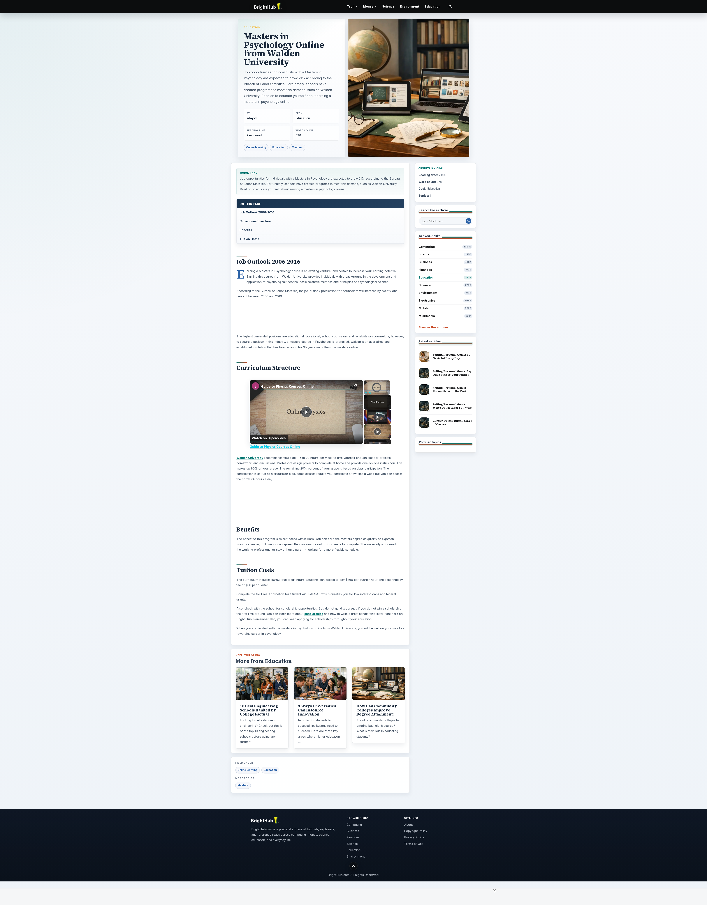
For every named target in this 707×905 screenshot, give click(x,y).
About (408, 824)
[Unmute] (370, 392)
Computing (445, 247)
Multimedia (445, 316)
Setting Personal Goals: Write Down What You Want (452, 406)
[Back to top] (353, 866)
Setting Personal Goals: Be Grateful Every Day (451, 356)
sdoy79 (252, 118)
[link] (255, 386)
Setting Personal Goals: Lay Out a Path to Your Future (452, 373)
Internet (445, 254)
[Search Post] (468, 221)
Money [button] (368, 6)
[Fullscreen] (387, 392)
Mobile (445, 308)
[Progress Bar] (377, 390)
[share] (355, 385)
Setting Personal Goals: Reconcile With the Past (449, 389)
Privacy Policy (414, 837)
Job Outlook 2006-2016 (257, 212)
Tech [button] (351, 6)
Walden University (249, 458)
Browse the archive (433, 327)
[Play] (366, 392)
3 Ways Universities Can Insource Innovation (317, 710)
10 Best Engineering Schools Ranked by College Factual (259, 710)
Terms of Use (413, 844)
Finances (445, 270)
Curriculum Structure (255, 221)
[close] (494, 890)
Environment (409, 6)
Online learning (256, 147)
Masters (297, 147)
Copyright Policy (415, 831)
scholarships (313, 614)
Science (388, 6)
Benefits (246, 230)
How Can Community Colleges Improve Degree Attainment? (376, 710)
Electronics (445, 300)
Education (432, 6)
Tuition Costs (249, 239)
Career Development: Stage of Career (452, 422)
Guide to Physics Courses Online (287, 386)
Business (445, 262)
